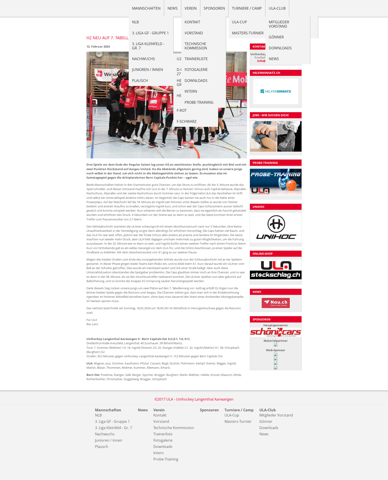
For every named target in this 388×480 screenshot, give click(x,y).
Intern (191, 91)
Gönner (276, 37)
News (173, 8)
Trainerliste (196, 58)
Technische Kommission (196, 45)
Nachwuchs (143, 58)
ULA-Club (277, 8)
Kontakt (192, 22)
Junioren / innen (147, 69)
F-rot (182, 110)
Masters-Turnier (248, 33)
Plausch (140, 80)
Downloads (196, 80)
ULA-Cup (239, 22)
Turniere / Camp (247, 8)
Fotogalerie (196, 69)
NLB (135, 22)
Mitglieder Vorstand (279, 24)
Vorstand (194, 33)
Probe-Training (199, 102)
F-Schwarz (186, 121)
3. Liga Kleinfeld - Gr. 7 (148, 45)
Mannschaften (146, 8)
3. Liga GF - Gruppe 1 (150, 33)
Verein (191, 8)
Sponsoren (214, 8)
